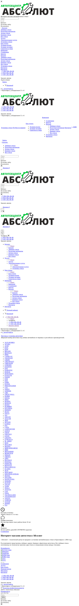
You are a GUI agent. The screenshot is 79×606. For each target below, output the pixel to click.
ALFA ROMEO (10, 342)
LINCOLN (8, 434)
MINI (6, 450)
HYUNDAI (8, 408)
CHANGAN (9, 358)
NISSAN (7, 455)
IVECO (7, 413)
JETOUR (8, 422)
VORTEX (8, 500)
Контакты (4, 572)
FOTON (7, 384)
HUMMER (8, 406)
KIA (6, 425)
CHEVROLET (9, 361)
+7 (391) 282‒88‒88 (7, 74)
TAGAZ (7, 484)
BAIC (6, 348)
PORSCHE (8, 463)
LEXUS (7, 431)
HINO (7, 399)
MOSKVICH (9, 453)
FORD (7, 382)
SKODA (7, 476)
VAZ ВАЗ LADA (10, 495)
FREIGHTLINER (10, 386)
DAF (6, 368)
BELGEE (8, 351)
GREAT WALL (9, 394)
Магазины (4, 570)
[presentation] (1, 562)
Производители (6, 569)
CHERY (7, 360)
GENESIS (8, 391)
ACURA (7, 344)
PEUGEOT (8, 460)
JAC (6, 415)
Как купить (12, 273)
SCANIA (8, 469)
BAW (6, 349)
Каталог (11, 248)
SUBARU (8, 481)
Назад (12, 246)
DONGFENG (9, 373)
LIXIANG (8, 438)
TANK (7, 486)
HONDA (7, 401)
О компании (5, 564)
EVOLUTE (8, 375)
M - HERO (8, 441)
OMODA (8, 457)
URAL (7, 493)
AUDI (7, 346)
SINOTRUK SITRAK (12, 474)
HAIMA (7, 396)
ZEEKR (7, 503)
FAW (6, 379)
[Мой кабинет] (2, 205)
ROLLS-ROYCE (10, 467)
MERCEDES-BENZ (11, 448)
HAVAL (7, 398)
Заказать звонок (13, 325)
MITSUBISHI (9, 451)
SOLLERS (8, 477)
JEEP (6, 420)
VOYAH (7, 502)
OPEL (7, 458)
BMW (6, 354)
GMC (6, 393)
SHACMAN (9, 472)
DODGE (7, 372)
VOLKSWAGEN (10, 496)
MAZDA (7, 446)
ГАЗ (6, 505)
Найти (3, 597)
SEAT (6, 470)
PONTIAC (8, 462)
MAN (6, 443)
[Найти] (2, 20)
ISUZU (7, 412)
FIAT (6, 380)
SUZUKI (7, 483)
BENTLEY (8, 353)
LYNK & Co (9, 439)
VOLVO (7, 498)
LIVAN (7, 436)
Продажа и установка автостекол (12, 336)
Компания (11, 284)
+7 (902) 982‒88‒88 (7, 71)
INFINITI (8, 410)
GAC (6, 387)
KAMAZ (7, 424)
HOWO (7, 405)
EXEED (7, 377)
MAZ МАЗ (8, 444)
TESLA (7, 488)
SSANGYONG (9, 479)
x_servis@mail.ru (7, 89)
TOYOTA (8, 489)
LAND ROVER (10, 429)
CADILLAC (9, 356)
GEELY (7, 389)
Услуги (10, 261)
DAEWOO (8, 367)
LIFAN (7, 432)
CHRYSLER (9, 363)
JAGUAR (8, 418)
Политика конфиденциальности (13, 588)
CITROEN (8, 365)
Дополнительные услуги (20, 267)
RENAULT (8, 465)
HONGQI (8, 403)
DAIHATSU (9, 370)
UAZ (6, 491)
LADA (7, 427)
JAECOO (8, 417)
